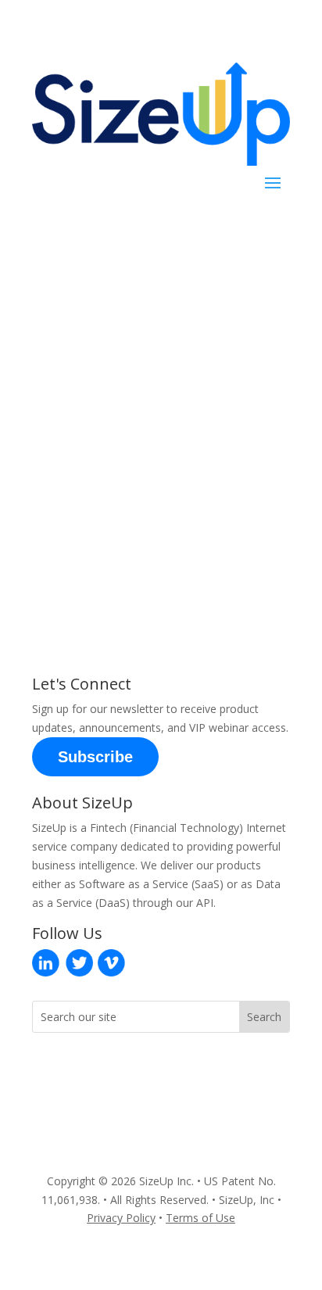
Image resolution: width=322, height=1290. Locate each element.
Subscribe (95, 756)
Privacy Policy (121, 1217)
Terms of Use (200, 1217)
